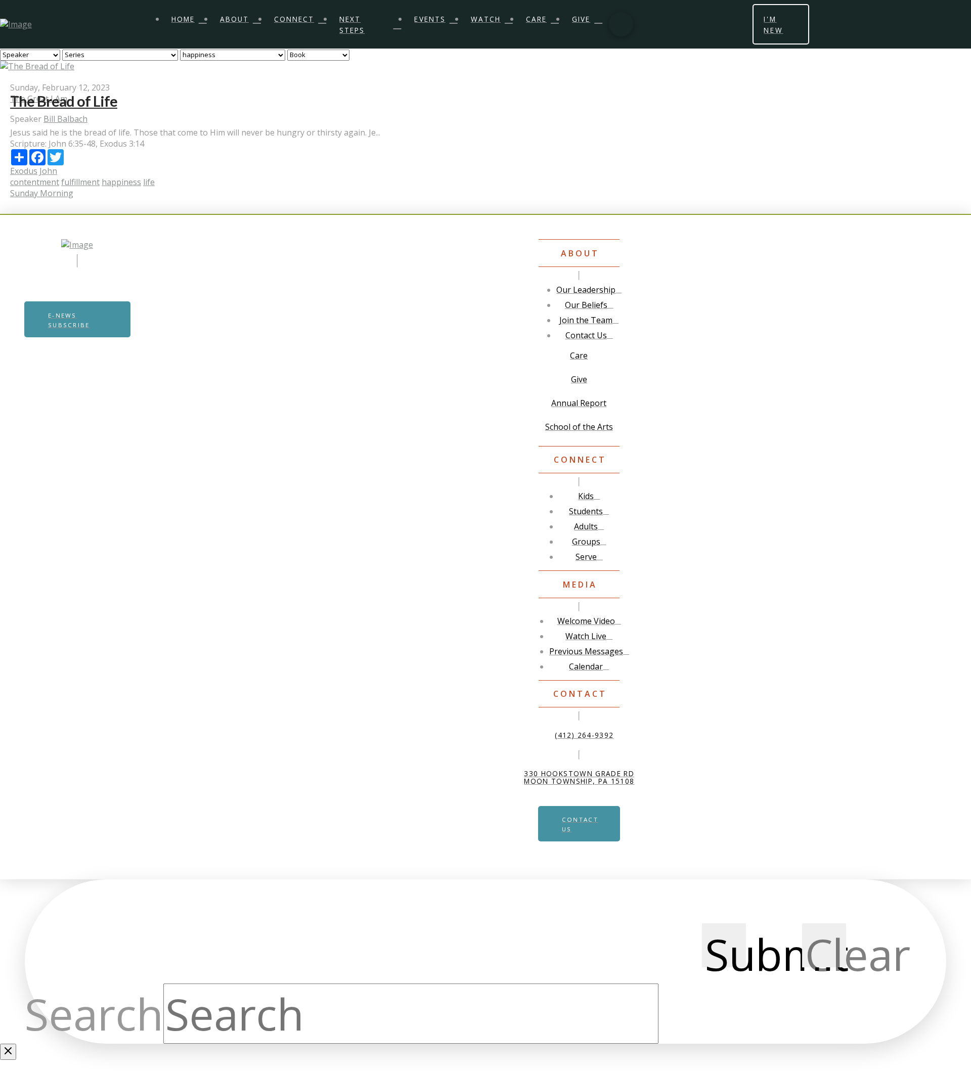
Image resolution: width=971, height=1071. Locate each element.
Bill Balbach (65, 118)
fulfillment (80, 182)
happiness (121, 182)
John (48, 170)
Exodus (23, 170)
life (149, 182)
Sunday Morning (41, 193)
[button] (621, 24)
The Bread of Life (63, 101)
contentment (34, 182)
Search (94, 1013)
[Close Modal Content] (8, 1052)
